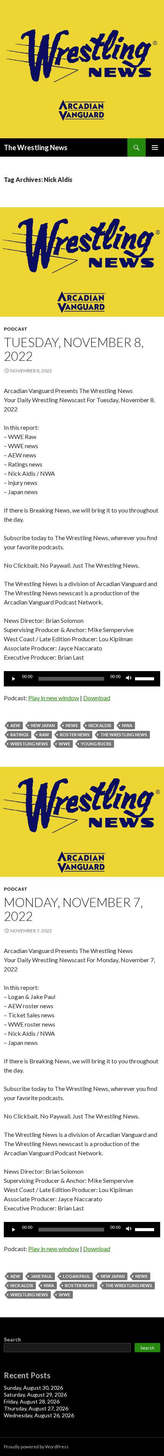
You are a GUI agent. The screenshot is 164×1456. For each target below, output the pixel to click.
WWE (64, 743)
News (72, 725)
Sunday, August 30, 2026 (33, 1387)
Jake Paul (41, 1276)
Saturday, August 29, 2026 (35, 1394)
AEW (15, 725)
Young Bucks (96, 743)
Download (96, 697)
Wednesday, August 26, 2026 (39, 1415)
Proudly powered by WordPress (36, 1446)
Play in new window (53, 697)
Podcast (15, 329)
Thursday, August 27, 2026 (36, 1408)
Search (12, 1339)
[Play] (14, 679)
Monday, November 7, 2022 (73, 909)
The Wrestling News (36, 147)
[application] (82, 678)
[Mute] (129, 679)
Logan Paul (76, 1276)
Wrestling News (29, 743)
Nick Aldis (99, 725)
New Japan (43, 725)
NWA (127, 725)
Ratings (19, 734)
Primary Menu (155, 147)
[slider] (145, 678)
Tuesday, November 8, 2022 (74, 349)
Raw (44, 734)
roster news (75, 734)
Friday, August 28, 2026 (31, 1401)
